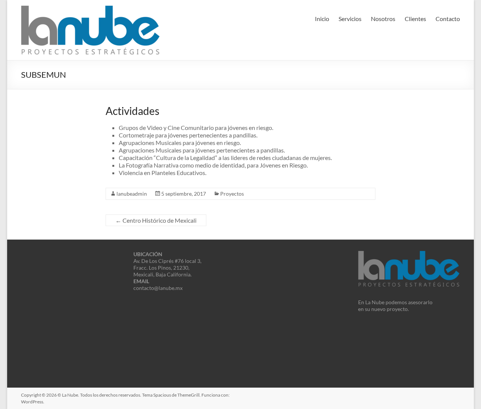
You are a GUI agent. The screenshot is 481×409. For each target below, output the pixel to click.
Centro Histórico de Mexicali (156, 220)
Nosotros (383, 18)
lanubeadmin (131, 193)
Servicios (350, 18)
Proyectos (232, 193)
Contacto (448, 18)
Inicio (322, 18)
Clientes (415, 18)
